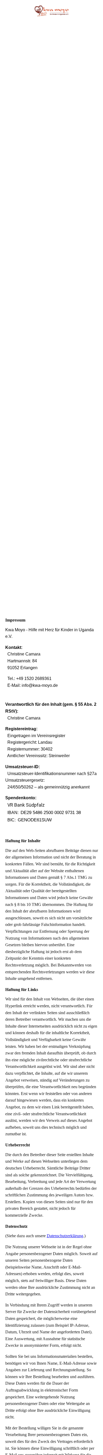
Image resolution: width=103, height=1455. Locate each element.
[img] (51, 11)
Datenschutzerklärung (65, 1236)
